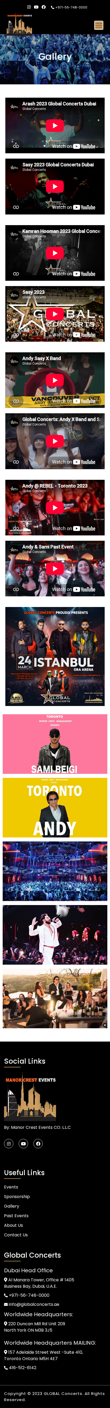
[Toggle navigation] (98, 25)
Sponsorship (17, 1197)
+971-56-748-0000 (71, 7)
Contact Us (16, 1235)
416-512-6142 (22, 1368)
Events (11, 1187)
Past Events (16, 1216)
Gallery (11, 1206)
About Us (13, 1225)
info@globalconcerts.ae (33, 1304)
